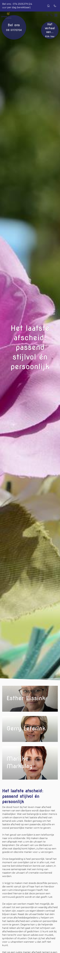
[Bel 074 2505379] (51, 15)
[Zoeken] (48, 6)
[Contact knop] (54, 6)
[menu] (56, 14)
